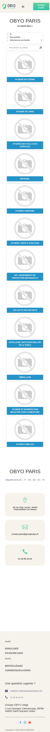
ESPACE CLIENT (12, 648)
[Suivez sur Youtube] (30, 722)
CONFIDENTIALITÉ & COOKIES (18, 670)
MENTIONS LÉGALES (14, 666)
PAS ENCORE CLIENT (14, 653)
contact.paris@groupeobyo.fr (26, 691)
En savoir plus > (25, 26)
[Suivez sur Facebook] (20, 722)
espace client (41, 6)
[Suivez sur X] (25, 722)
